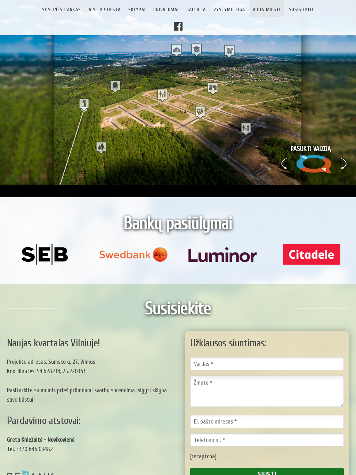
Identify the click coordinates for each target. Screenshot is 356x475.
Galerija (196, 10)
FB (180, 27)
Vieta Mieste (267, 10)
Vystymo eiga (229, 10)
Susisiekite (301, 10)
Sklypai (137, 10)
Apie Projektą (105, 10)
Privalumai (166, 10)
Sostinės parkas (61, 10)
